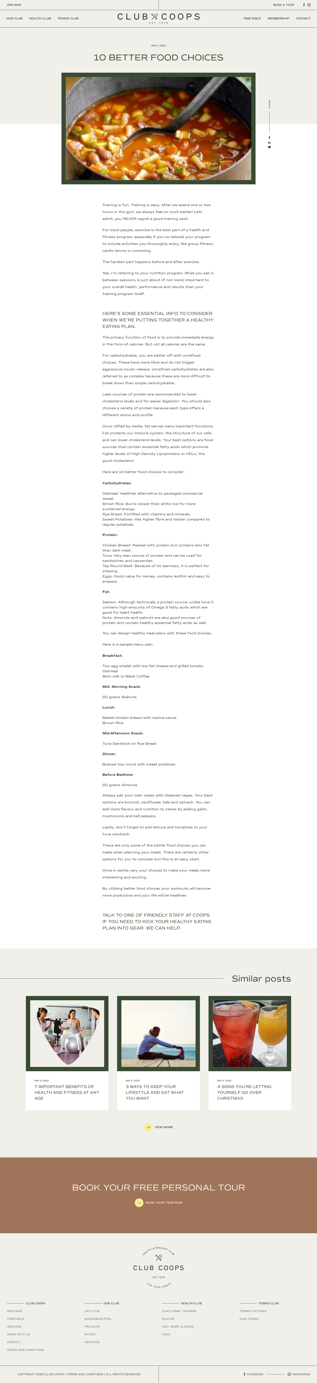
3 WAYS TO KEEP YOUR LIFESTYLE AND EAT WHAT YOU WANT (155, 1092)
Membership (278, 18)
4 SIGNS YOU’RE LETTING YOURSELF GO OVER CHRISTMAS (244, 1092)
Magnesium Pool (98, 1318)
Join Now (13, 4)
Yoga (166, 1334)
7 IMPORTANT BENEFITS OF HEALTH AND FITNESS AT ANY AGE (67, 1092)
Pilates (168, 1318)
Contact (303, 18)
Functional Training (179, 1311)
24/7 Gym (92, 1311)
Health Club (40, 18)
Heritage (14, 1311)
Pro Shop (92, 1326)
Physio (90, 1334)
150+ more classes (178, 1326)
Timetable (252, 18)
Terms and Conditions (25, 1350)
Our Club (14, 18)
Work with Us (18, 1334)
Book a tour (283, 4)
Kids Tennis (249, 1318)
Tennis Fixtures (253, 1311)
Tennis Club (67, 18)
